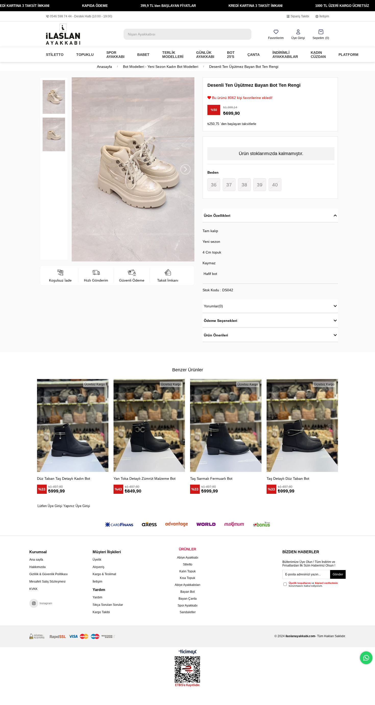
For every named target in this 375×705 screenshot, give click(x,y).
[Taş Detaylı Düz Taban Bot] (302, 425)
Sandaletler (188, 612)
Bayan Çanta (188, 598)
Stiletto (187, 564)
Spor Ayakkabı (187, 605)
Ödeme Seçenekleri (220, 321)
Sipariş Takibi (300, 16)
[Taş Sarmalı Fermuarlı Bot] (225, 425)
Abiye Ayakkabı (187, 557)
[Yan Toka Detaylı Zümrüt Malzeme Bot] (149, 425)
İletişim (324, 16)
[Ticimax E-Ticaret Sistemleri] (188, 652)
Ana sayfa (36, 559)
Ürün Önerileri (216, 335)
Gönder (338, 574)
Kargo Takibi (101, 612)
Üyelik (97, 559)
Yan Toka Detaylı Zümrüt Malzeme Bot (145, 478)
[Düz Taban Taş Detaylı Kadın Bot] (72, 425)
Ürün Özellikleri (217, 215)
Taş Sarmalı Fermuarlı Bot (211, 478)
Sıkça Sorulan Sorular (108, 605)
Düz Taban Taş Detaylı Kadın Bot (63, 478)
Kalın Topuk (187, 571)
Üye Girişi (83, 506)
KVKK (33, 589)
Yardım (97, 597)
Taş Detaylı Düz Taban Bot (288, 478)
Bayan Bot (187, 592)
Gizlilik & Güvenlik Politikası (48, 574)
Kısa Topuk (187, 578)
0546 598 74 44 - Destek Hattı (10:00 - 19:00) (81, 16)
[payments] (72, 636)
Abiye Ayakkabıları (187, 585)
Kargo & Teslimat (104, 574)
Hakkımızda (37, 567)
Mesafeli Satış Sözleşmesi (47, 581)
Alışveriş (98, 567)
